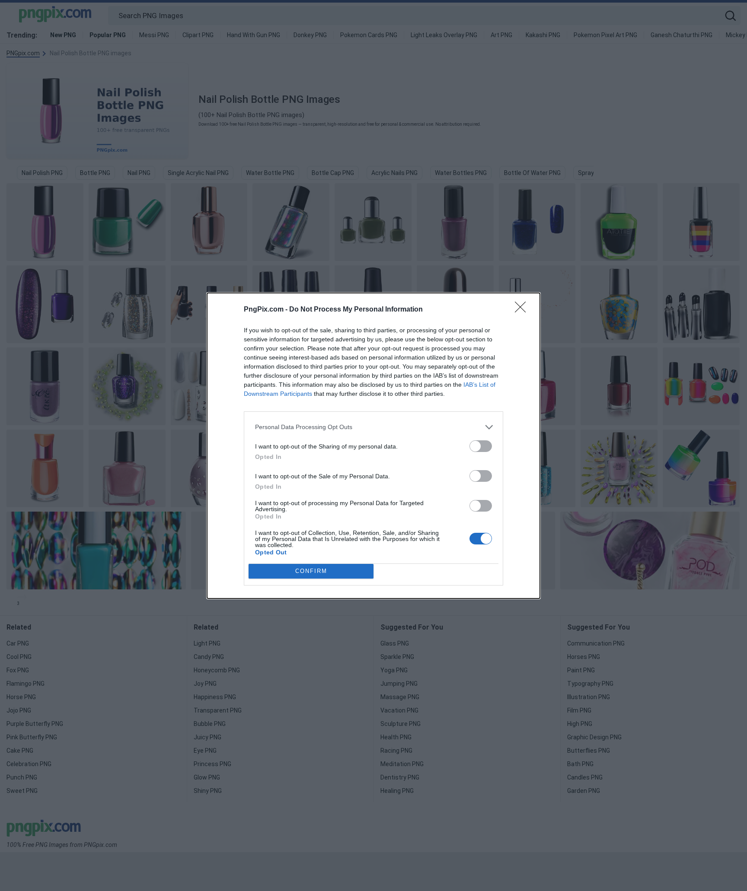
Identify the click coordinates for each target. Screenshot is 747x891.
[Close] (523, 310)
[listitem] (373, 427)
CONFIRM (311, 571)
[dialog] (373, 445)
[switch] (480, 446)
